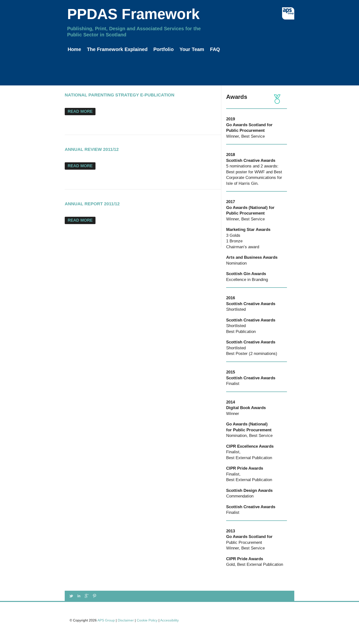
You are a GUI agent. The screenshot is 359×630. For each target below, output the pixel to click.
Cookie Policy (147, 620)
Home (74, 49)
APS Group (106, 620)
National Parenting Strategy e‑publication (119, 95)
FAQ (215, 49)
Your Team (192, 49)
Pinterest (94, 596)
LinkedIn (79, 596)
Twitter (71, 596)
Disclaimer (126, 620)
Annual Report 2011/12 (92, 203)
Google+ (87, 596)
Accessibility (169, 620)
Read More (80, 111)
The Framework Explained (117, 49)
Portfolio (163, 49)
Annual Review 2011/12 (92, 149)
